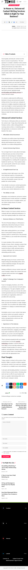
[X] (14, 523)
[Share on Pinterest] (14, 384)
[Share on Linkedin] (21, 384)
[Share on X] (9, 22)
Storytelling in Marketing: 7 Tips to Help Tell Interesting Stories (9, 467)
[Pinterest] (14, 538)
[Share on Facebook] (7, 22)
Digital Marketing (14, 5)
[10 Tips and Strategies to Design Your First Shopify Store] (22, 484)
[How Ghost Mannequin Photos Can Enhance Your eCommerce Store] (22, 494)
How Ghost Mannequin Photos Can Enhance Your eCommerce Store (9, 494)
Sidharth (13, 26)
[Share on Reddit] (24, 384)
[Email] (14, 387)
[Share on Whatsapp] (17, 384)
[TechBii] (9, 1)
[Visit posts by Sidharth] (6, 27)
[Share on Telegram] (7, 387)
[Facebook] (22, 393)
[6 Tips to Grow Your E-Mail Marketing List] (22, 476)
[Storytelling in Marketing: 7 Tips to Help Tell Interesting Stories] (22, 467)
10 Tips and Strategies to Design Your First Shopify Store (8, 484)
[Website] (20, 393)
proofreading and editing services (11, 92)
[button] (3, 1)
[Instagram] (24, 393)
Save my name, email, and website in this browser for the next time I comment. (15, 452)
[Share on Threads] (10, 387)
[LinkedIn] (25, 393)
